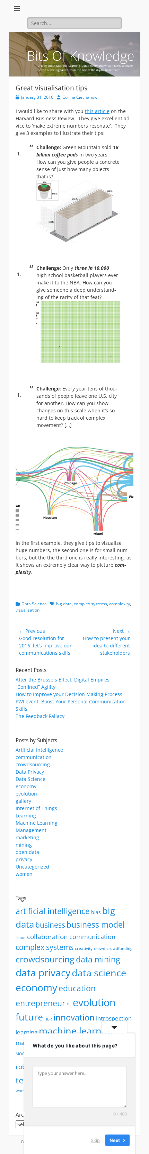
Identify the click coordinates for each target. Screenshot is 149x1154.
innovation (74, 1017)
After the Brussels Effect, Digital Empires (62, 679)
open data (27, 852)
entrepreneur (40, 1003)
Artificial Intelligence (39, 750)
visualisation (28, 610)
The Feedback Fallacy (40, 716)
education (77, 988)
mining (24, 844)
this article (97, 111)
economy (26, 786)
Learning (26, 815)
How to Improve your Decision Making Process (69, 694)
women (24, 874)
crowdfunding (119, 948)
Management (31, 830)
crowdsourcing (33, 764)
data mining (98, 959)
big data (64, 604)
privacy (24, 859)
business (50, 925)
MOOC (22, 1053)
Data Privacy (30, 771)
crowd (99, 948)
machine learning (77, 1030)
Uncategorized (32, 866)
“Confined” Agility (35, 687)
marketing (27, 837)
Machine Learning (37, 823)
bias (96, 912)
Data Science (34, 604)
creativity (84, 948)
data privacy (43, 972)
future (29, 1016)
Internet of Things (36, 808)
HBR (48, 1019)
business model (96, 924)
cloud (21, 937)
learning (26, 1032)
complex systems (90, 604)
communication (34, 757)
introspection (114, 1018)
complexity (119, 604)
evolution (26, 793)
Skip (95, 1140)
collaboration (47, 936)
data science (99, 972)
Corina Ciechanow (79, 97)
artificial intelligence (53, 911)
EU (69, 1004)
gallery (23, 801)
